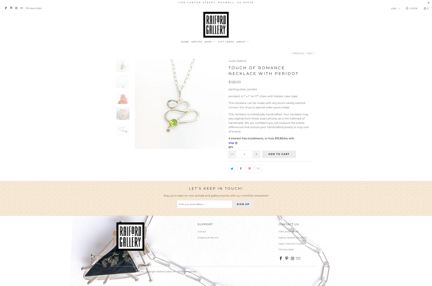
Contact (201, 231)
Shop (209, 41)
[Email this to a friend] (258, 169)
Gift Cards (226, 41)
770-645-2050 (33, 8)
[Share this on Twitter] (232, 169)
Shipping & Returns (208, 237)
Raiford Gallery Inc (134, 271)
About (241, 41)
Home (185, 41)
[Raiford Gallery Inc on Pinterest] (10, 8)
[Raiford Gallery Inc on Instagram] (16, 8)
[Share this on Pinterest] (249, 169)
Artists (196, 41)
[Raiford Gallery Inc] (216, 25)
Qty (230, 147)
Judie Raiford (237, 61)
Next (310, 53)
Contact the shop (240, 107)
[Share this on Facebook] (241, 169)
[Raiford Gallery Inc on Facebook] (5, 8)
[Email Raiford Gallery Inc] (21, 8)
